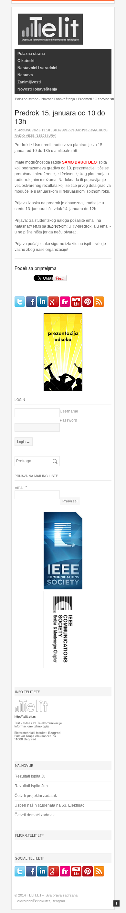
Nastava (25, 75)
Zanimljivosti (29, 82)
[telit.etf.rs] (50, 41)
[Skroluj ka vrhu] (116, 903)
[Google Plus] (53, 301)
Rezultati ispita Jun (31, 786)
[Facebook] (31, 301)
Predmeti (85, 99)
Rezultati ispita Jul (31, 776)
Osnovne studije (107, 99)
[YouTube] (76, 301)
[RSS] (99, 301)
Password (68, 420)
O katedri (25, 61)
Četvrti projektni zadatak (36, 795)
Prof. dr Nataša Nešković (65, 130)
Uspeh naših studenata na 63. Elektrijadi (50, 805)
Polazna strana (31, 53)
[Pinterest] (87, 301)
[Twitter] (20, 301)
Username (69, 411)
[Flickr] (65, 301)
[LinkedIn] (42, 301)
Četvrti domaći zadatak (35, 815)
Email (21, 487)
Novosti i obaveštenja (37, 89)
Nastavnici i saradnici (37, 68)
